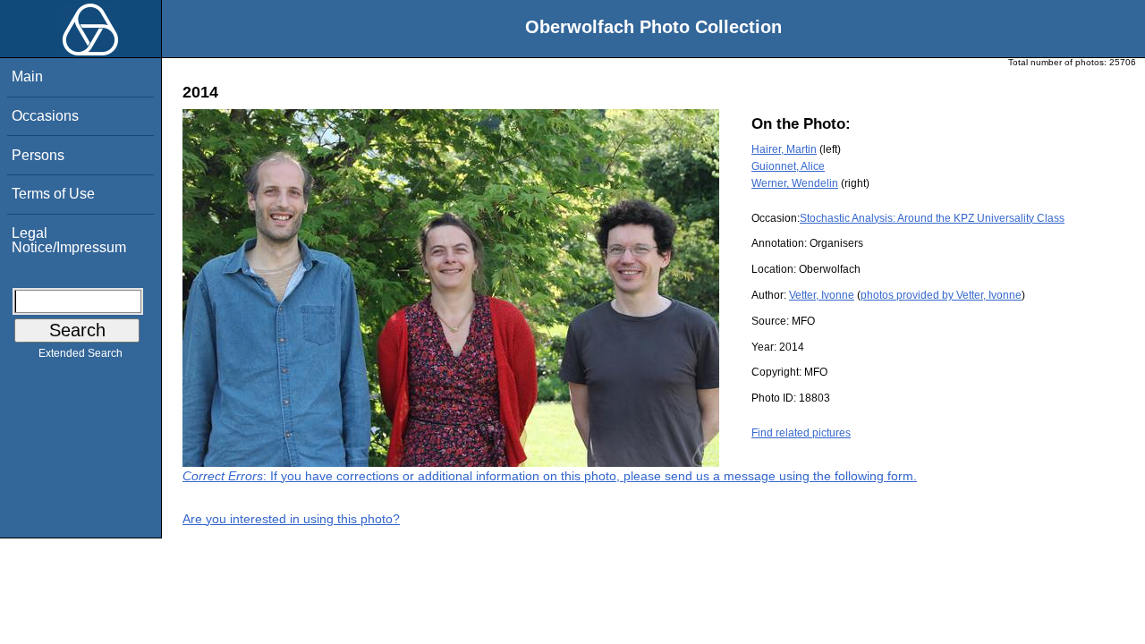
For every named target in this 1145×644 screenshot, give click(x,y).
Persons (38, 155)
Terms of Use (53, 193)
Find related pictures (801, 433)
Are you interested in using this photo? (291, 519)
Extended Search (80, 353)
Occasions (45, 115)
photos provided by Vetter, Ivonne (941, 295)
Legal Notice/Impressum (69, 240)
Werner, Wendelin (794, 183)
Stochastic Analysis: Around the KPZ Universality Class (932, 218)
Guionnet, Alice (788, 166)
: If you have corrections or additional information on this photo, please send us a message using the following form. (549, 476)
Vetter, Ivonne (821, 295)
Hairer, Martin (784, 149)
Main (27, 76)
